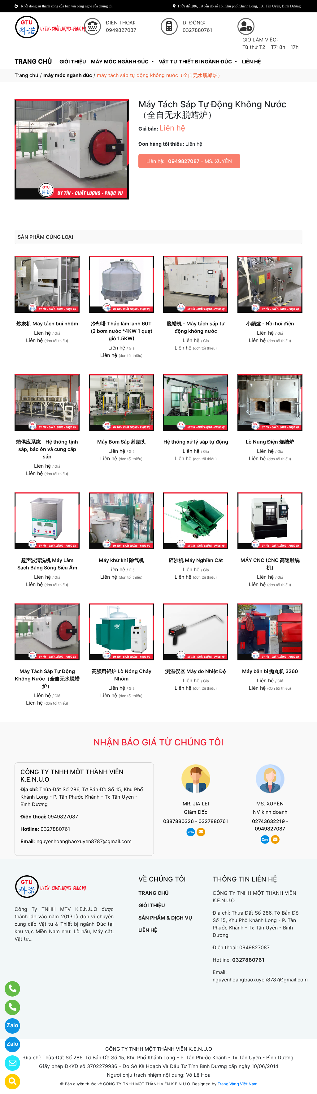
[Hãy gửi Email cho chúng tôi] (8, 1063)
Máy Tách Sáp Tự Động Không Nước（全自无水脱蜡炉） (47, 678)
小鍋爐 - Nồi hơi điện (270, 323)
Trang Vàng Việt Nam (237, 1083)
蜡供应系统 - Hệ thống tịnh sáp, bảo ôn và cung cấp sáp (47, 449)
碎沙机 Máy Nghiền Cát (196, 560)
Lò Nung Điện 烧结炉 (270, 442)
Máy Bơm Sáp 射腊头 (121, 442)
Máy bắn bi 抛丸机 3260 (270, 671)
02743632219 (268, 821)
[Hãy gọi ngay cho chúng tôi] (8, 1007)
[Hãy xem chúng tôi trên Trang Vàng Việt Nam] (8, 1081)
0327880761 (55, 829)
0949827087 (183, 161)
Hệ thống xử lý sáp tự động (195, 442)
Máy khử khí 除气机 (121, 560)
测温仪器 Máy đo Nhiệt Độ (195, 671)
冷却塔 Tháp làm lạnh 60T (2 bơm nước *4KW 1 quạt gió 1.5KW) (121, 330)
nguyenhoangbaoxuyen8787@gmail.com (84, 841)
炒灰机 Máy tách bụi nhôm (47, 323)
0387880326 (178, 821)
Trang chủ (26, 75)
